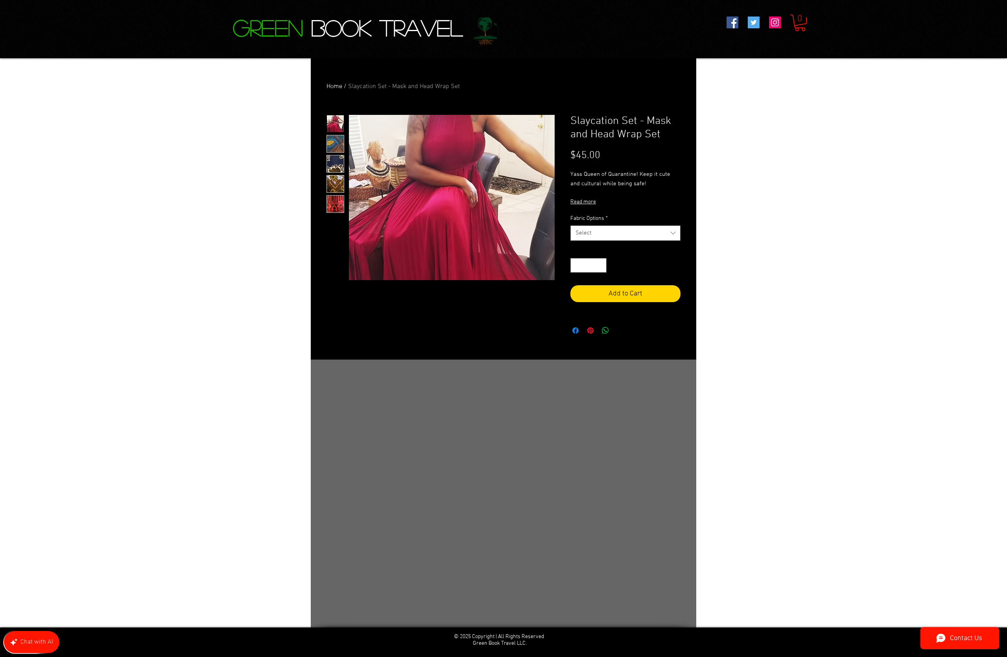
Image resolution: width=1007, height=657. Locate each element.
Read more (583, 202)
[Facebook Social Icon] (732, 22)
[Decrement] (576, 265)
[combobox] (625, 233)
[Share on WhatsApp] (605, 330)
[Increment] (600, 265)
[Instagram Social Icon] (775, 22)
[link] (800, 23)
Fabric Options (589, 218)
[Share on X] (620, 330)
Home (334, 86)
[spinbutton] (588, 265)
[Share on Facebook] (575, 330)
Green (272, 27)
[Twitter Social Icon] (754, 22)
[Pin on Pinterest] (590, 330)
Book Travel (387, 27)
